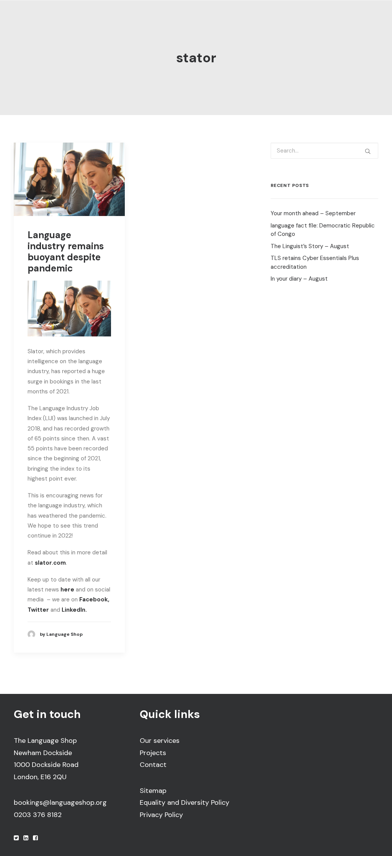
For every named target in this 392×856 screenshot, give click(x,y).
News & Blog (300, 23)
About (88, 23)
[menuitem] (94, 23)
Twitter (38, 610)
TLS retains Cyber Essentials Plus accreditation (315, 262)
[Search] (324, 151)
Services (128, 23)
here (67, 589)
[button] (69, 179)
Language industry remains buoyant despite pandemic (66, 251)
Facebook (93, 599)
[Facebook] (35, 838)
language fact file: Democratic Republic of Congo (323, 230)
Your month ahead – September (313, 213)
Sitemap (153, 790)
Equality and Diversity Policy (184, 802)
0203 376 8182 (38, 814)
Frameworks (215, 23)
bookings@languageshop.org (60, 802)
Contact (153, 764)
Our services (160, 740)
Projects (153, 752)
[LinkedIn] (25, 838)
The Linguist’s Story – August (310, 246)
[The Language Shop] (29, 23)
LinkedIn (344, 23)
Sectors (172, 23)
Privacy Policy (161, 814)
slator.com (50, 563)
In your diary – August (299, 279)
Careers (257, 23)
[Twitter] (16, 838)
